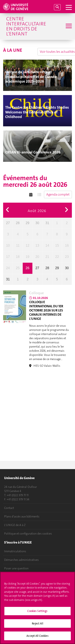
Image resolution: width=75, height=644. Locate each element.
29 (27, 223)
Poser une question (16, 568)
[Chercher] (57, 7)
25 (18, 268)
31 (47, 223)
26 (27, 268)
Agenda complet (58, 194)
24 (8, 268)
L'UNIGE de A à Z (15, 525)
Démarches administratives (21, 560)
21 (47, 257)
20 (37, 257)
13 (37, 245)
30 (37, 223)
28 (18, 223)
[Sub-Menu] (68, 26)
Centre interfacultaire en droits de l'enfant (26, 26)
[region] (37, 608)
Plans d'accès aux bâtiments (21, 516)
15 (57, 245)
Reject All (37, 623)
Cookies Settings (37, 611)
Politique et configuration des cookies (28, 533)
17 (8, 257)
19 (27, 257)
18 (18, 257)
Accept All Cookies (37, 636)
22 (57, 257)
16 (67, 245)
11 (18, 245)
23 (67, 257)
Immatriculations (15, 551)
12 (27, 245)
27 (8, 223)
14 (47, 245)
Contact (9, 508)
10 (8, 245)
